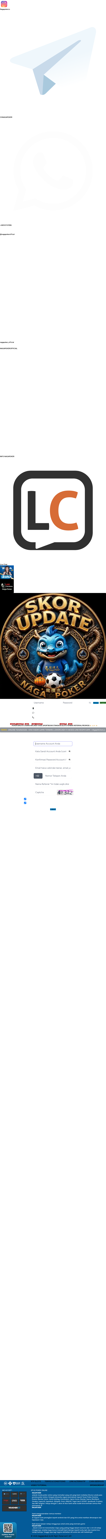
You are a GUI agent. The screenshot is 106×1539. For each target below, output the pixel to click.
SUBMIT (53, 809)
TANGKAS (57, 725)
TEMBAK (70, 725)
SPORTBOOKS (48, 725)
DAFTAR (103, 703)
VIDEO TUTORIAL (39, 1485)
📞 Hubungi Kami (38, 717)
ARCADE (33, 725)
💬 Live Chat (37, 713)
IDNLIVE (20, 725)
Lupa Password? (38, 722)
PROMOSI (85, 725)
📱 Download (37, 708)
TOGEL (40, 725)
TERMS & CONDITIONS (55, 1481)
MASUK (96, 703)
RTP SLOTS (36, 1481)
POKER (14, 725)
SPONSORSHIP (97, 1485)
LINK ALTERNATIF (77, 1481)
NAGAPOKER (36, 1493)
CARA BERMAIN (96, 1481)
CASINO (27, 725)
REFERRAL (78, 725)
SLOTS (64, 725)
